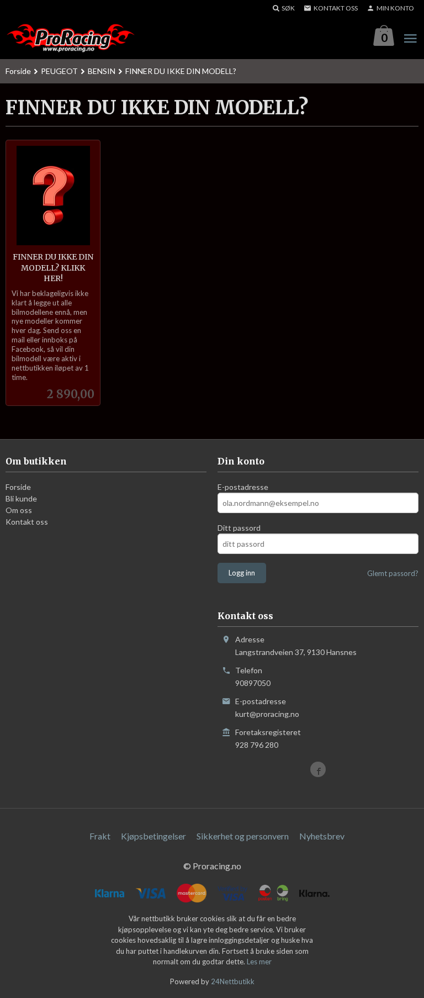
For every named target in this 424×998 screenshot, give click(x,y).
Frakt (99, 836)
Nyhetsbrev (321, 836)
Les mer (259, 961)
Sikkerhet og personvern (243, 836)
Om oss (19, 510)
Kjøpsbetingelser (153, 836)
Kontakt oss (27, 521)
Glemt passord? (392, 573)
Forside (18, 71)
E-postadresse (243, 487)
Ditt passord (239, 527)
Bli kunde (21, 498)
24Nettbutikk (233, 981)
